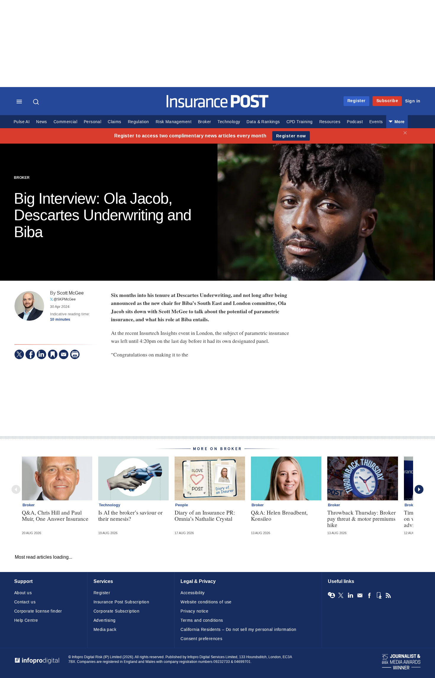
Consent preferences (201, 639)
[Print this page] (75, 354)
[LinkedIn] (41, 354)
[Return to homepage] (218, 106)
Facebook (369, 595)
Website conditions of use (206, 602)
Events (376, 121)
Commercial (65, 121)
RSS (388, 595)
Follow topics (331, 595)
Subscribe (387, 101)
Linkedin (350, 595)
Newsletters (359, 595)
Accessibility (192, 593)
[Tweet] (19, 354)
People (181, 505)
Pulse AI (22, 121)
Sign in (412, 101)
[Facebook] (30, 354)
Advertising (105, 620)
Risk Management (173, 121)
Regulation (138, 121)
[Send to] (63, 354)
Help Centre (26, 620)
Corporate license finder (38, 611)
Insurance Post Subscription (121, 602)
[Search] (36, 102)
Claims (114, 121)
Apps (378, 595)
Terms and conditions (202, 620)
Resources (330, 121)
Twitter (340, 595)
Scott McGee (70, 293)
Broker (204, 121)
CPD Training (299, 121)
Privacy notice (194, 611)
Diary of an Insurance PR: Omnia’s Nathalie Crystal (205, 515)
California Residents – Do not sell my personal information (238, 629)
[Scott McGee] (29, 306)
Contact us (25, 602)
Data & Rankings (263, 121)
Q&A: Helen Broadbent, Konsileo (279, 515)
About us (23, 593)
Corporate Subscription (116, 611)
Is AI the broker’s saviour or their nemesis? (130, 515)
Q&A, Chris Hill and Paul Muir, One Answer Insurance (55, 515)
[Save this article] (52, 354)
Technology (229, 121)
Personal (92, 121)
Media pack (105, 629)
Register (356, 101)
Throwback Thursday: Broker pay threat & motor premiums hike (361, 518)
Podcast (355, 121)
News (41, 121)
